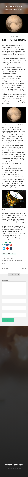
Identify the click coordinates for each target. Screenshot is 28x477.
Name (4, 298)
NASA (4, 262)
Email (4, 305)
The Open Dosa (14, 7)
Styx (4, 263)
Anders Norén (17, 468)
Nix (17, 262)
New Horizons (11, 262)
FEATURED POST (7, 258)
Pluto (20, 262)
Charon (5, 260)
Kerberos (15, 260)
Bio (5, 253)
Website (4, 312)
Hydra (9, 260)
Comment (5, 280)
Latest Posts (12, 253)
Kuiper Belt (22, 260)
